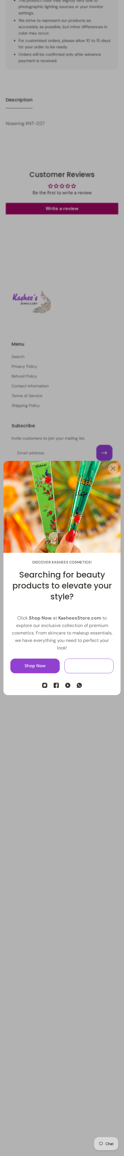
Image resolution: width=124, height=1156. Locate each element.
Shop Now (35, 666)
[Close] (113, 468)
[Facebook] (56, 685)
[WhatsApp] (79, 685)
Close (89, 666)
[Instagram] (45, 685)
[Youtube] (68, 685)
